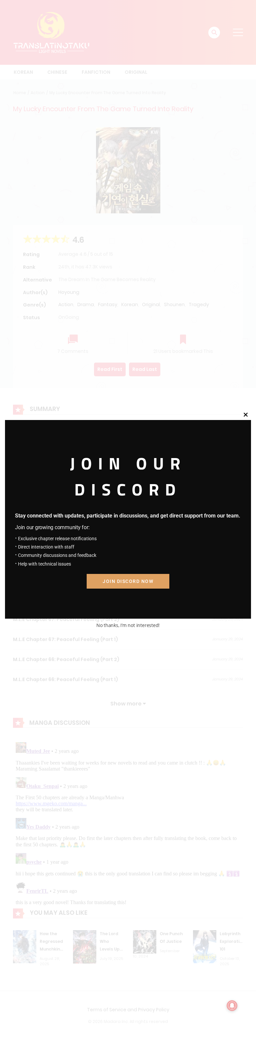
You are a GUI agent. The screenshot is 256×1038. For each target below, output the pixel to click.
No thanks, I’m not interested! (128, 625)
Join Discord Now (128, 581)
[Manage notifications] (232, 1005)
